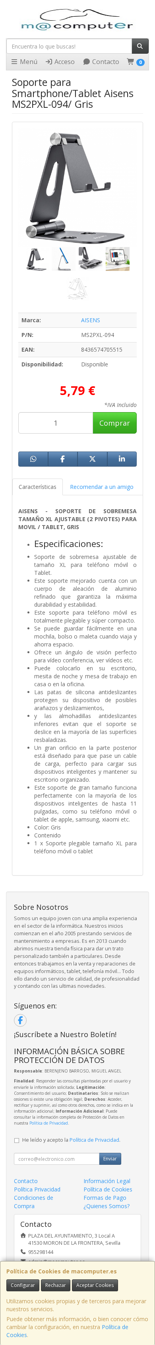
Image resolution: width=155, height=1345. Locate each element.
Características (37, 487)
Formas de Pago (104, 1197)
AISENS (90, 320)
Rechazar (55, 1285)
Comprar (114, 423)
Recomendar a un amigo (102, 487)
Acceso (64, 61)
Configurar (23, 1285)
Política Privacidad (37, 1189)
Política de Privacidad (48, 1123)
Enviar (110, 1158)
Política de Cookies (107, 1189)
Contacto (105, 61)
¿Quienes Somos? (106, 1206)
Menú (27, 61)
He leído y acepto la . (71, 1140)
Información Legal (106, 1181)
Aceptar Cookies (95, 1285)
